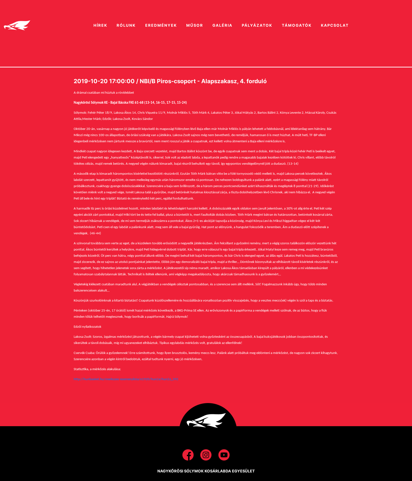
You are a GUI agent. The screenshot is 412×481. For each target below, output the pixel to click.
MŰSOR (194, 25)
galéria (222, 25)
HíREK (100, 25)
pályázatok (257, 25)
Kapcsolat (335, 25)
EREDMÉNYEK (161, 25)
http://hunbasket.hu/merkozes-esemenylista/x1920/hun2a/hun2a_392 (126, 379)
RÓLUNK (126, 25)
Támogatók (297, 25)
